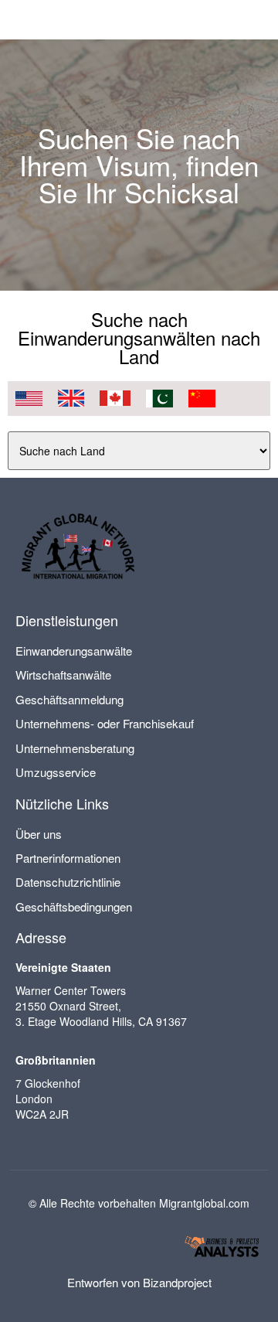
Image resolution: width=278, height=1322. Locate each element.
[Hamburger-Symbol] (253, 20)
